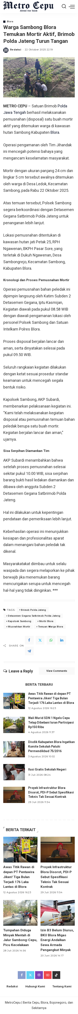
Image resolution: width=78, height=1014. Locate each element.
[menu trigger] (72, 6)
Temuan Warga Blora (50, 626)
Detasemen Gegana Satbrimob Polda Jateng (34, 615)
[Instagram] (39, 975)
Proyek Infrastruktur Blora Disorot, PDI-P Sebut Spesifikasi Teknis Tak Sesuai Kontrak (51, 792)
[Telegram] (29, 651)
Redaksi (15, 49)
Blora (10, 22)
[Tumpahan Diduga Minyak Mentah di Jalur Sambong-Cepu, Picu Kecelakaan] (20, 913)
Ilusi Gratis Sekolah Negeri (47, 769)
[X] (40, 640)
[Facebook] (29, 640)
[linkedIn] (61, 640)
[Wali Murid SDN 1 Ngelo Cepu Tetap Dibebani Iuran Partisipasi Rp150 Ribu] (14, 725)
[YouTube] (48, 975)
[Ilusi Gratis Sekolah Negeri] (14, 772)
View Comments (56, 670)
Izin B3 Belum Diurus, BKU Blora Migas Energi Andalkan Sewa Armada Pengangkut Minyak (57, 940)
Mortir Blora (46, 621)
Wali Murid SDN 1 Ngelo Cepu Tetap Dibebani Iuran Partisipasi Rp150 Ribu (51, 722)
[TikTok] (56, 975)
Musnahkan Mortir (19, 626)
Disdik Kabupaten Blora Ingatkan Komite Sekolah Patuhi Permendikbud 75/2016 (51, 746)
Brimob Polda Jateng (33, 610)
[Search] (64, 6)
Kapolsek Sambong (19, 621)
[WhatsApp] (51, 640)
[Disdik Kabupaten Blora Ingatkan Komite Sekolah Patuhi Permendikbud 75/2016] (14, 749)
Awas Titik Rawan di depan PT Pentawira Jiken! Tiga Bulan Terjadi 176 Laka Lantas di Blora (51, 698)
